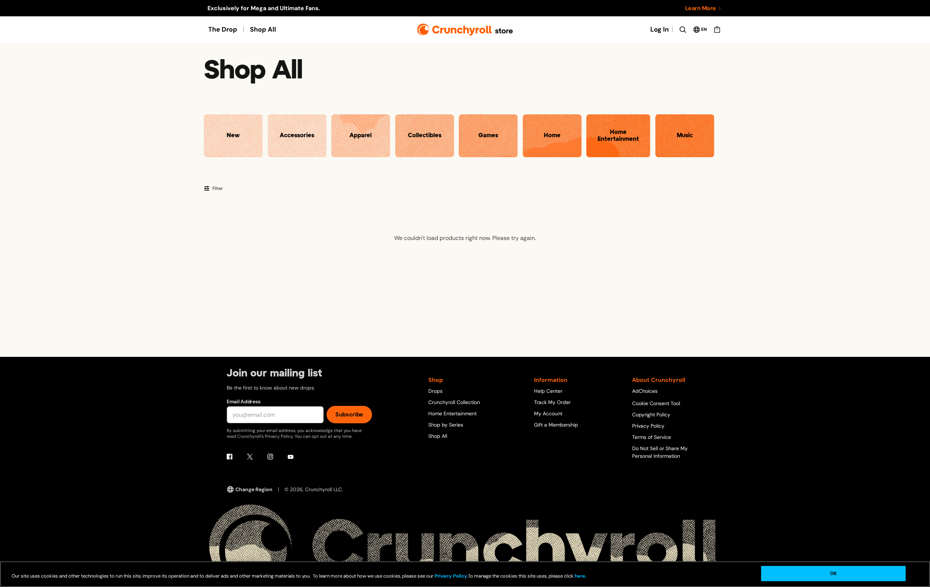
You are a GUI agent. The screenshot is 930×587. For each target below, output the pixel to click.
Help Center (548, 391)
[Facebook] (229, 456)
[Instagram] (270, 456)
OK (833, 573)
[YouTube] (290, 456)
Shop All (263, 29)
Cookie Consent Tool (656, 403)
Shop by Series (445, 424)
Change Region (253, 489)
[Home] (465, 30)
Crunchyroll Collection (454, 402)
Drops (435, 391)
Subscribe (349, 414)
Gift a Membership (556, 424)
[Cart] (717, 29)
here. (580, 576)
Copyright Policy (651, 414)
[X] (250, 456)
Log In (659, 29)
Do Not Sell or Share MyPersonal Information (660, 452)
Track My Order (552, 402)
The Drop (222, 29)
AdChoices (645, 391)
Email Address (243, 401)
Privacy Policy (648, 426)
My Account (548, 413)
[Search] (682, 29)
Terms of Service (651, 437)
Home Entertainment (452, 413)
